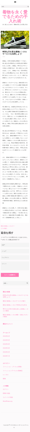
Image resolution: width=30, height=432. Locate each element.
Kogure (17, 42)
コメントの (8, 397)
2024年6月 (6, 336)
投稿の (6, 393)
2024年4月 (6, 344)
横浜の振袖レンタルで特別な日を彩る (15, 305)
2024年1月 (6, 356)
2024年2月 (6, 352)
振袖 (8, 44)
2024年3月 (6, 348)
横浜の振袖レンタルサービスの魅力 (14, 301)
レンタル (25, 43)
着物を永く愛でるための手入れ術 (15, 16)
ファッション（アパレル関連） (14, 43)
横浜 (8, 46)
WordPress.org (7, 401)
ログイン (5, 389)
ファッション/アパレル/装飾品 (12, 370)
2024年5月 (6, 340)
